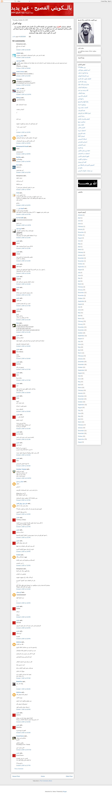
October (80, 235)
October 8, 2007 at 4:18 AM (23, 722)
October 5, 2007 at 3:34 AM (23, 455)
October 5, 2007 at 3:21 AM (23, 319)
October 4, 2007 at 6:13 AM (23, 76)
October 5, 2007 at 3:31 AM (23, 428)
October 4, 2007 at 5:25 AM (23, 49)
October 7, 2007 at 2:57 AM (23, 678)
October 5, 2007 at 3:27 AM (23, 369)
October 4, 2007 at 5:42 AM (23, 57)
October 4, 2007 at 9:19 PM (23, 205)
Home (43, 776)
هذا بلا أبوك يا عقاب (83, 73)
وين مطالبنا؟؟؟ (82, 67)
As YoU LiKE (19, 217)
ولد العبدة (80, 147)
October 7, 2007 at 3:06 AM (23, 689)
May (79, 243)
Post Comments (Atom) (46, 781)
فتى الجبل (18, 88)
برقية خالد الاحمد (82, 81)
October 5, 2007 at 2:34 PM (23, 551)
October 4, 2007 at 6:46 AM (23, 85)
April (79, 218)
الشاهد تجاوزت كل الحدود (84, 78)
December (81, 258)
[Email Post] (29, 36)
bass (17, 165)
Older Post (69, 776)
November (81, 232)
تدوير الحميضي (82, 145)
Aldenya (18, 97)
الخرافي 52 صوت (82, 96)
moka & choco (20, 71)
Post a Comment (19, 768)
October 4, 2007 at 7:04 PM (23, 189)
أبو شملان (18, 592)
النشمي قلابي (81, 127)
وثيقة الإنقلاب (81, 93)
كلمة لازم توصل (82, 162)
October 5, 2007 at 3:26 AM (23, 346)
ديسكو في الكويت (82, 159)
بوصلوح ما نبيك (82, 104)
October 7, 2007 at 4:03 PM (23, 709)
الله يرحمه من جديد (83, 90)
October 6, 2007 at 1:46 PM (23, 603)
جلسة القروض (81, 133)
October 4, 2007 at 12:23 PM (23, 94)
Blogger (65, 791)
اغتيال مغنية (81, 125)
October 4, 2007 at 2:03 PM (23, 143)
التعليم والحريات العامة (84, 119)
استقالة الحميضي (82, 139)
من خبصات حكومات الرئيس (85, 170)
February (80, 226)
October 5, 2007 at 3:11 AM (23, 248)
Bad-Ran (18, 157)
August (80, 238)
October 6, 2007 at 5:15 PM (23, 617)
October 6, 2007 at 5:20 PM (23, 638)
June (79, 220)
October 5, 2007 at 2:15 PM (23, 514)
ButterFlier (19, 681)
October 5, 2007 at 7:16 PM (23, 565)
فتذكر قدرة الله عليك (83, 84)
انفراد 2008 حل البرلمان (84, 113)
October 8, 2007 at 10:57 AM (23, 749)
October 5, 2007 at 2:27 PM (23, 526)
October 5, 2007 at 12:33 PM (23, 478)
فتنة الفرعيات (81, 110)
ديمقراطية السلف (82, 87)
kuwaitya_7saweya (21, 469)
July (79, 272)
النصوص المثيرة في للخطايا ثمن (86, 165)
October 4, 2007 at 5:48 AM (23, 68)
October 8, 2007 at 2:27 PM (23, 765)
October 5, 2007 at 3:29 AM (23, 411)
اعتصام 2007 (81, 136)
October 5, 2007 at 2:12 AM (23, 237)
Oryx (17, 79)
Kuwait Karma (20, 736)
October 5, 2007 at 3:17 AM (23, 295)
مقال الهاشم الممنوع (83, 101)
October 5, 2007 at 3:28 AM (23, 392)
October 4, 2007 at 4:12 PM (23, 172)
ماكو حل (80, 168)
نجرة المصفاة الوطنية (83, 76)
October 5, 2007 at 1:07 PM (23, 500)
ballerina (18, 642)
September (81, 266)
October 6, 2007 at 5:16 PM (23, 628)
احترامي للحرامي (82, 142)
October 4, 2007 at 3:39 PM (23, 154)
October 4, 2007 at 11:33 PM (23, 225)
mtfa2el (18, 53)
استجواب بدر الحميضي (84, 153)
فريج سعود (19, 60)
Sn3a (17, 193)
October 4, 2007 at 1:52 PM (23, 132)
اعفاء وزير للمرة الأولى (84, 150)
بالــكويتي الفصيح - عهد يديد (41, 8)
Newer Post (16, 776)
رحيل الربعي (81, 116)
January (80, 215)
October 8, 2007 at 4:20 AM (23, 732)
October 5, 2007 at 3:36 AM (23, 466)
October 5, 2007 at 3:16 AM (23, 284)
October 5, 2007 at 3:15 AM (23, 273)
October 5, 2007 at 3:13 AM (23, 261)
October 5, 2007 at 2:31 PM (23, 537)
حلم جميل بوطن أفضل (21, 503)
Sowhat (18, 554)
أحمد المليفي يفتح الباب (84, 70)
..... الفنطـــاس (20, 208)
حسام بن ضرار (20, 135)
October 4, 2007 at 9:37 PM (23, 214)
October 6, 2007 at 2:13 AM (23, 589)
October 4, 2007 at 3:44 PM (23, 161)
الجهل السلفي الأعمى (83, 156)
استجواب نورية (82, 130)
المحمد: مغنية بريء (83, 107)
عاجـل (17, 241)
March (80, 249)
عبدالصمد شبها (81, 122)
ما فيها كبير (81, 99)
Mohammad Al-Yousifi (22, 146)
